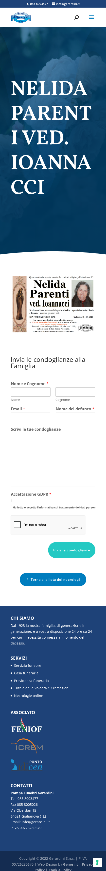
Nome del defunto (75, 409)
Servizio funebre (27, 665)
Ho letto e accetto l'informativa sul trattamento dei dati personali (56, 507)
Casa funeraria (26, 673)
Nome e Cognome (30, 383)
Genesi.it (70, 864)
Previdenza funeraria (31, 680)
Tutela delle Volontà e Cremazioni (42, 688)
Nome (15, 400)
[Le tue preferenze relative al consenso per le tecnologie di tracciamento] (97, 862)
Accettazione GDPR (31, 494)
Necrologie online (28, 695)
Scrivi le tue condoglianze (36, 429)
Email (18, 409)
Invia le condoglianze (71, 550)
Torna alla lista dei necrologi (55, 579)
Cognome (62, 400)
